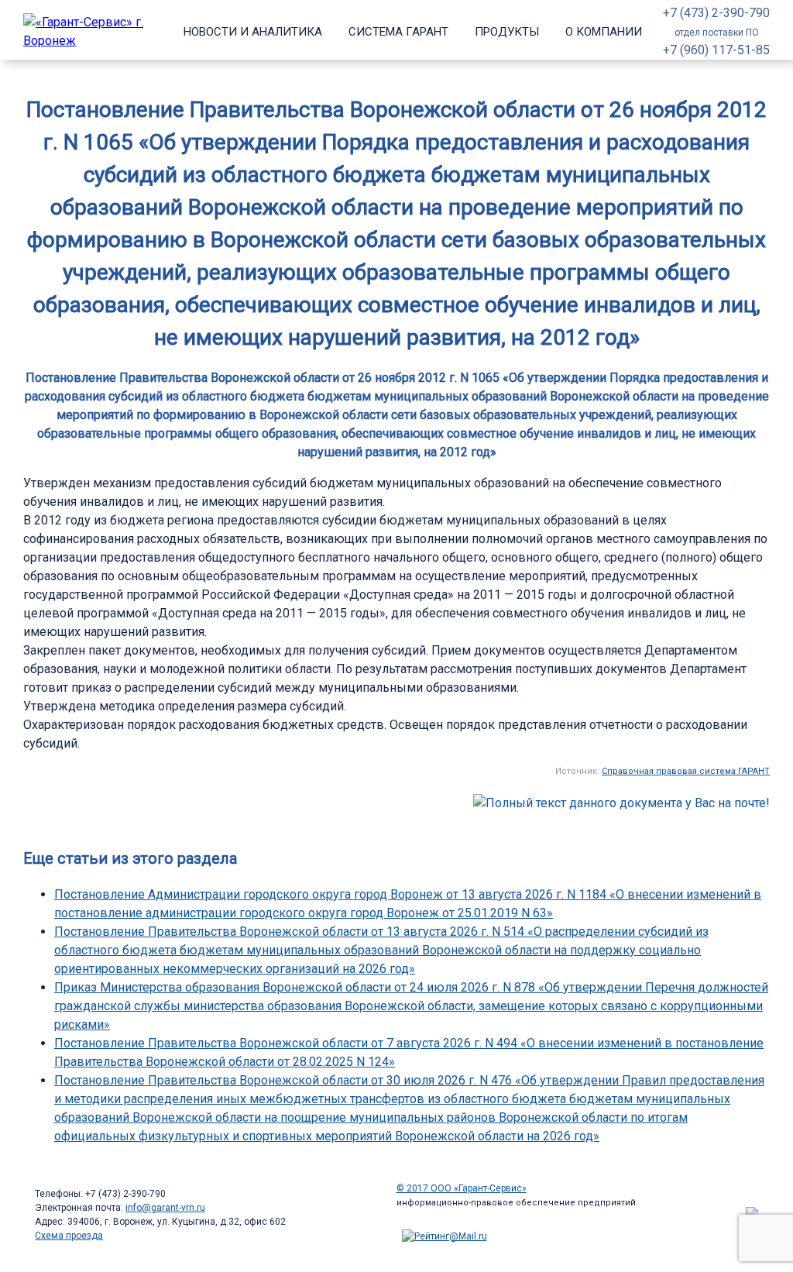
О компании (603, 32)
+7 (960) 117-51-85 (716, 50)
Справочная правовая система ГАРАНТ (686, 771)
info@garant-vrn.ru (165, 1207)
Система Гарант (398, 32)
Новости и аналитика (253, 32)
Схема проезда (69, 1235)
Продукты (507, 32)
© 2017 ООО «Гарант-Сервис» (461, 1188)
